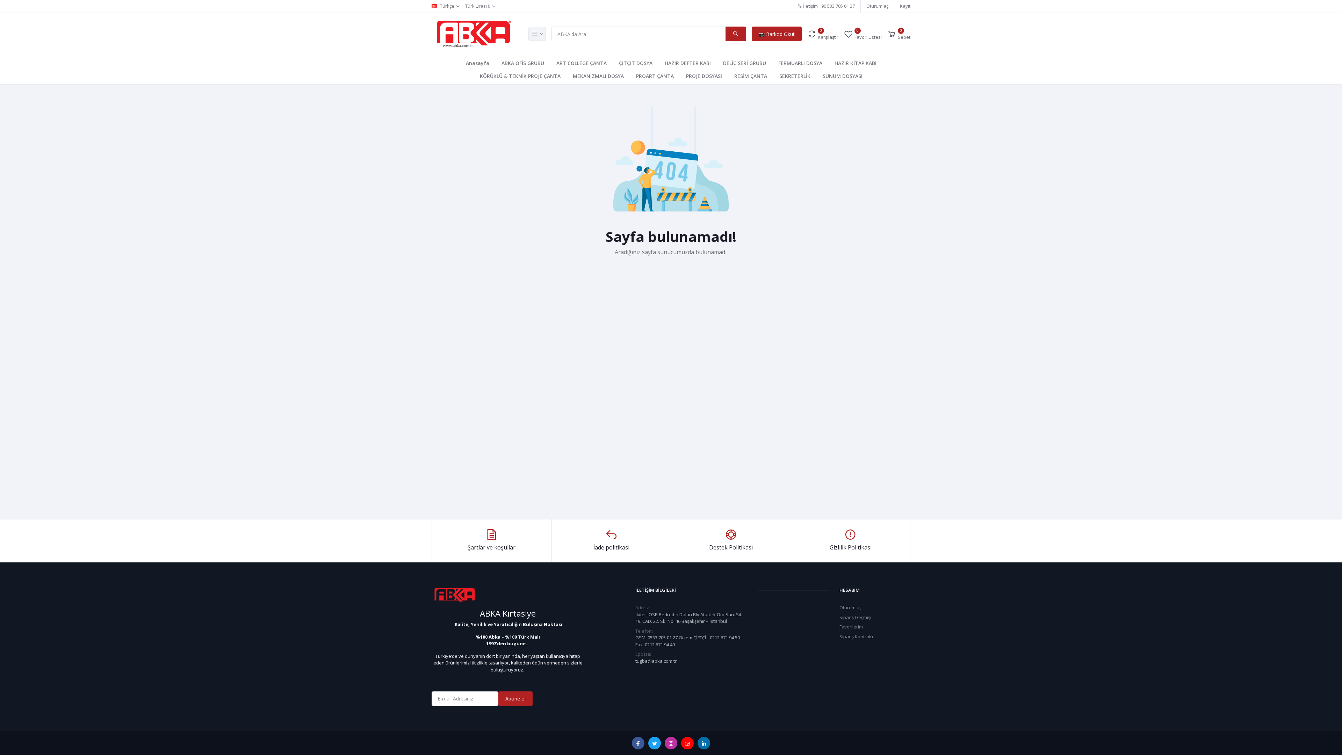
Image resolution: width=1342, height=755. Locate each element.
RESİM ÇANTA (750, 76)
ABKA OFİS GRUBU (523, 63)
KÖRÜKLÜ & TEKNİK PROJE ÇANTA (520, 76)
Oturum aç (877, 6)
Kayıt (905, 6)
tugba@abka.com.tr (656, 661)
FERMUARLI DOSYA (800, 63)
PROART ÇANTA (655, 76)
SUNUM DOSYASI (843, 76)
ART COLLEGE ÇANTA (581, 63)
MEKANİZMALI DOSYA (598, 76)
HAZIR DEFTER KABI (688, 63)
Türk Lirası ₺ (477, 6)
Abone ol (515, 698)
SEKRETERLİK (794, 76)
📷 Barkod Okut (777, 33)
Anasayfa (477, 63)
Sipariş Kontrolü (856, 636)
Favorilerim (851, 627)
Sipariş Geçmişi (855, 617)
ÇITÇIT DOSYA (635, 63)
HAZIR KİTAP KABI (855, 63)
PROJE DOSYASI (704, 76)
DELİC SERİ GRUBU (744, 63)
